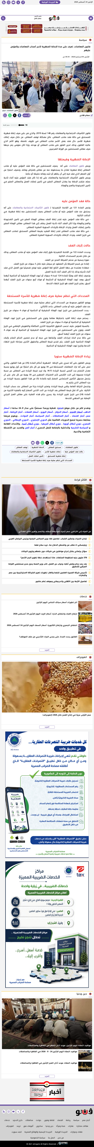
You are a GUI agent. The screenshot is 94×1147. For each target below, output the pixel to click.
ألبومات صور (28, 1126)
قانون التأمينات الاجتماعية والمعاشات (31, 208)
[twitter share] (15, 115)
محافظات (29, 1120)
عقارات (71, 1126)
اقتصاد (60, 1120)
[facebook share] (19, 115)
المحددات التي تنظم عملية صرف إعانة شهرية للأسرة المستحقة (47, 460)
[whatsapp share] (10, 115)
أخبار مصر (86, 1120)
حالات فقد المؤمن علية (74, 451)
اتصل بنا (51, 1138)
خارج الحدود (17, 1120)
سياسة (76, 1120)
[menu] (90, 18)
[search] (3, 18)
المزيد (47, 650)
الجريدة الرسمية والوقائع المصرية (38, 1132)
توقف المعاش (21, 447)
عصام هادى (85, 115)
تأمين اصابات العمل (36, 456)
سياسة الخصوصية (37, 1138)
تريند (19, 1126)
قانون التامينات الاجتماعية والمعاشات (26, 451)
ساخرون (39, 1126)
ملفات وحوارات (76, 1132)
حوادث (38, 1120)
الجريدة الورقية (49, 2)
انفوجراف (10, 1126)
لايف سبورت (17, 1132)
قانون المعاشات (76, 166)
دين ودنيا (49, 1126)
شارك (25, 115)
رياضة (68, 1120)
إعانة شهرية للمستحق (57, 456)
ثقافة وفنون (49, 1120)
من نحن (61, 1138)
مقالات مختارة (82, 1126)
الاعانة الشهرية (38, 447)
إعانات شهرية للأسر (53, 451)
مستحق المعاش (54, 447)
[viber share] (33, 443)
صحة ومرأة (60, 1126)
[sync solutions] (63, 1144)
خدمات (7, 1120)
